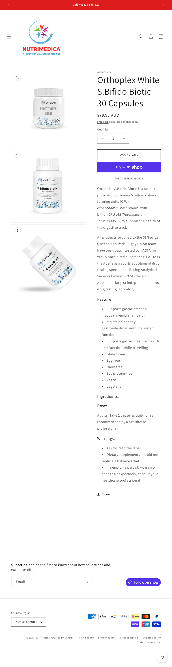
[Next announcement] (163, 5)
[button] (9, 36)
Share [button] (106, 494)
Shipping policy (151, 637)
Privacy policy (106, 637)
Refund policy (86, 637)
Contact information (149, 642)
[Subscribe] (87, 582)
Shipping (103, 121)
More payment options (129, 178)
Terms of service (128, 637)
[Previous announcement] (9, 5)
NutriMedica (42, 637)
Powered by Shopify (61, 637)
